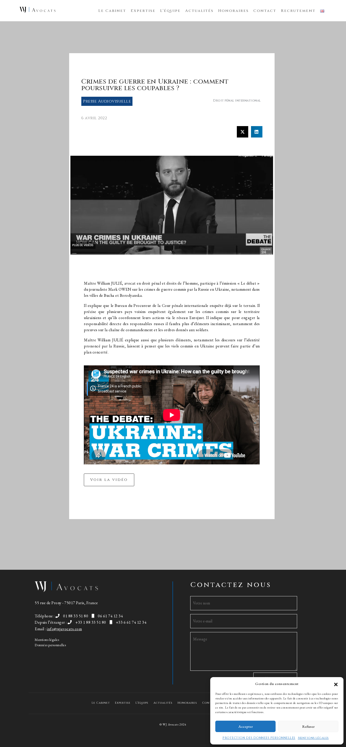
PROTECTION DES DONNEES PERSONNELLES (258, 738)
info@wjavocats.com (64, 629)
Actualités (199, 10)
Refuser (308, 726)
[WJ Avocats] (37, 10)
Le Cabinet (112, 10)
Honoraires (233, 10)
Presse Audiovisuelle (107, 101)
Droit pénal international (237, 101)
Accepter (245, 726)
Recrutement (298, 10)
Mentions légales (313, 738)
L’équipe (170, 10)
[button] (335, 683)
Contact (264, 10)
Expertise (143, 10)
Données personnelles (50, 645)
